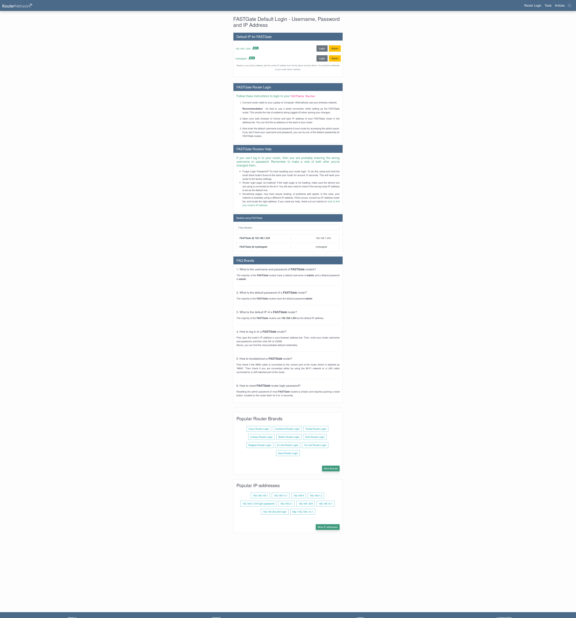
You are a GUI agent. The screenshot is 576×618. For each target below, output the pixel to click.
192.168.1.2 (316, 495)
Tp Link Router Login (315, 445)
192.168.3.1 (286, 503)
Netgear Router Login (259, 445)
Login (322, 48)
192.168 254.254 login (275, 511)
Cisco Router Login (259, 429)
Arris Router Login (315, 437)
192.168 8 (298, 495)
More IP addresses (328, 527)
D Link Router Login (287, 445)
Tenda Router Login (315, 429)
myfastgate (241, 58)
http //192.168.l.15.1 (302, 511)
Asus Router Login (288, 453)
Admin (334, 48)
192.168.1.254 (242, 48)
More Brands (331, 468)
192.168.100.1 (260, 495)
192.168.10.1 (326, 503)
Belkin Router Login (289, 437)
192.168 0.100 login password (258, 503)
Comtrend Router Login (287, 429)
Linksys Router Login (261, 437)
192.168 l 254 (305, 503)
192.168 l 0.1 (281, 495)
